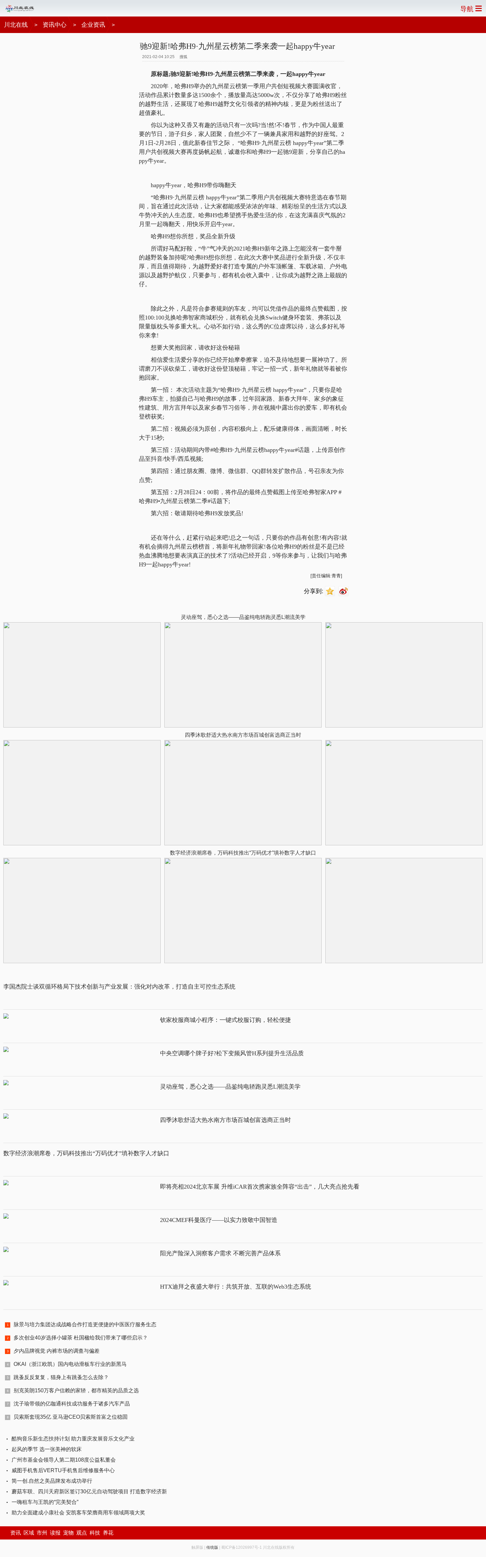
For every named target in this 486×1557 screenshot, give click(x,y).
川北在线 (16, 24)
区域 (28, 1533)
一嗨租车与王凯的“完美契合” (45, 1502)
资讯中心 (54, 24)
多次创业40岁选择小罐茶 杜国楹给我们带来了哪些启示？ (81, 1337)
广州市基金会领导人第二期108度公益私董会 (64, 1460)
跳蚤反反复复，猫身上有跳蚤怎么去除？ (61, 1377)
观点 (81, 1533)
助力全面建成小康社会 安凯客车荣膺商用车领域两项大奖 (78, 1512)
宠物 (68, 1533)
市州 (42, 1533)
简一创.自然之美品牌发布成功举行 (52, 1481)
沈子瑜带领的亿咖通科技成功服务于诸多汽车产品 (72, 1403)
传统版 (212, 1547)
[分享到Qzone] (331, 591)
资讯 (15, 1533)
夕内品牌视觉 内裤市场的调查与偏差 (57, 1351)
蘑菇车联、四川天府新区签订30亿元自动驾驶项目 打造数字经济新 (89, 1491)
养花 (108, 1533)
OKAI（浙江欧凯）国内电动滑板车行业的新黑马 (70, 1364)
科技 (95, 1533)
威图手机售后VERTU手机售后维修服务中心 (63, 1470)
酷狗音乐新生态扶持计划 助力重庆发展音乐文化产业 (73, 1438)
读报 (55, 1533)
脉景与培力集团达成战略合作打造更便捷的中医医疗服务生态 (85, 1324)
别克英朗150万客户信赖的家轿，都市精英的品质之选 (76, 1390)
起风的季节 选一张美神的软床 (47, 1449)
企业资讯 (93, 24)
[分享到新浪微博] (344, 591)
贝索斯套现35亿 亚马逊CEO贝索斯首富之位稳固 (71, 1417)
